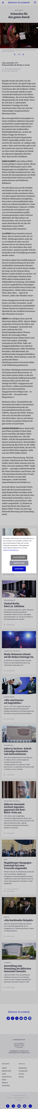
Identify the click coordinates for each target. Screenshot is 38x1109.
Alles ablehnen (19, 557)
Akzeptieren (19, 569)
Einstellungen (19, 563)
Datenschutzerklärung (10, 550)
